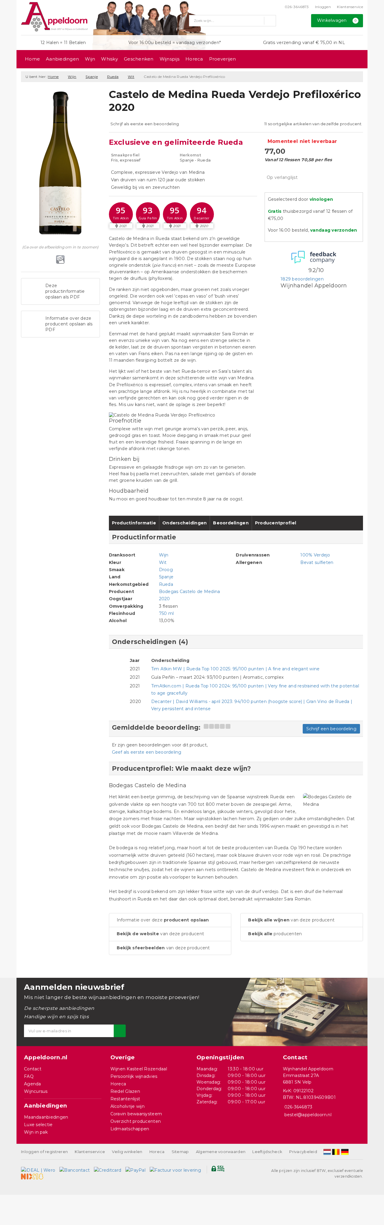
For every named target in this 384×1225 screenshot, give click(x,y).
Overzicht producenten (135, 1121)
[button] (121, 214)
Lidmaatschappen (129, 1129)
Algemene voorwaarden (220, 1151)
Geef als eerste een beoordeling (147, 752)
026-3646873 (297, 6)
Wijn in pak (36, 1132)
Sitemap (180, 1151)
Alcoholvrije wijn (127, 1106)
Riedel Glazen (125, 1091)
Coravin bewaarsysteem (136, 1114)
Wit (131, 76)
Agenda (32, 1084)
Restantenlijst (125, 1099)
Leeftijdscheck (267, 1151)
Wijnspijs (169, 59)
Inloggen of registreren (44, 1151)
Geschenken (139, 59)
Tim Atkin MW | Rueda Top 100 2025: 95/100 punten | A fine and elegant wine (235, 669)
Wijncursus (36, 1091)
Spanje (92, 76)
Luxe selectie (38, 1124)
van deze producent (160, 933)
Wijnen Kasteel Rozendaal (138, 1069)
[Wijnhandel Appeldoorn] (54, 16)
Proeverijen (222, 59)
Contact (32, 1069)
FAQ (29, 1076)
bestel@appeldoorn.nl (308, 1114)
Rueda (112, 76)
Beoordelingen (230, 523)
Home (32, 59)
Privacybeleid (303, 1151)
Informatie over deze (163, 920)
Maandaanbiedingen (46, 1117)
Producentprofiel (275, 523)
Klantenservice (350, 6)
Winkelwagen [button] (337, 20)
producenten (275, 933)
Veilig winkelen (127, 1151)
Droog (166, 569)
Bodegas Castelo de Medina (189, 591)
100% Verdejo (315, 555)
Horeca (194, 59)
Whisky (109, 59)
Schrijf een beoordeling (331, 728)
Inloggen (323, 6)
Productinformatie (134, 523)
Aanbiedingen (62, 59)
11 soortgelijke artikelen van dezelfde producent (313, 123)
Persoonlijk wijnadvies (134, 1076)
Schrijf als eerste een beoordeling (144, 123)
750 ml (166, 613)
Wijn (90, 59)
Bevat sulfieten (316, 562)
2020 (164, 598)
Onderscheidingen (184, 523)
